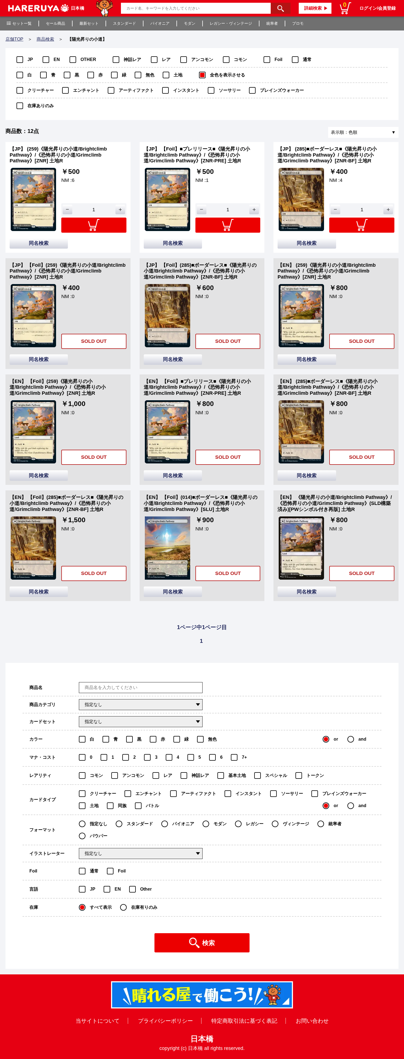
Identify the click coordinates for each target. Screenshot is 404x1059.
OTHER (88, 59)
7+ (244, 757)
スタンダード (124, 23)
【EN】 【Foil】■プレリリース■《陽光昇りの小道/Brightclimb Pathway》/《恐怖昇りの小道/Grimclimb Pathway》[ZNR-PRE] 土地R (197, 387)
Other (146, 889)
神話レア (132, 59)
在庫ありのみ (40, 105)
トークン (315, 775)
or (336, 739)
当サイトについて (98, 1021)
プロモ (298, 23)
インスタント (186, 90)
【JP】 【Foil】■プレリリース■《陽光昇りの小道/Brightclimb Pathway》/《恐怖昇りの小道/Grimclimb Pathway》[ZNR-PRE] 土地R (197, 154)
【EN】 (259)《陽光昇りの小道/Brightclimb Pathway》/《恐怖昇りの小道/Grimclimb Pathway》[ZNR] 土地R (327, 271)
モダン (189, 23)
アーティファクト (136, 90)
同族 (122, 805)
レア (166, 59)
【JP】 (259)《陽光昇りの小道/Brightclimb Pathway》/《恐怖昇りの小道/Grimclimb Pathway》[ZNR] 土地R (58, 154)
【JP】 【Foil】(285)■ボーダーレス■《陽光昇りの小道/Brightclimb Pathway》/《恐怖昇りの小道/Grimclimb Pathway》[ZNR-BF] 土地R (200, 271)
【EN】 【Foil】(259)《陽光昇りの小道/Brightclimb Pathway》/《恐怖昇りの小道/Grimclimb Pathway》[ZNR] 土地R (58, 387)
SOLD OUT (94, 341)
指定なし (98, 823)
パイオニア (160, 23)
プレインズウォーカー (282, 90)
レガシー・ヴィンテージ (231, 23)
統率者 (272, 23)
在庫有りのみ (144, 907)
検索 (208, 942)
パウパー (98, 835)
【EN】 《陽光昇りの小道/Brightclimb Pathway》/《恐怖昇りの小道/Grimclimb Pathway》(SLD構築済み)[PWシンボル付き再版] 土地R (335, 503)
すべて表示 (101, 907)
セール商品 (55, 23)
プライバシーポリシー (165, 1021)
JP (30, 59)
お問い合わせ (312, 1021)
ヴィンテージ (296, 823)
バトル (152, 805)
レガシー (255, 823)
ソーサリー (230, 90)
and (362, 739)
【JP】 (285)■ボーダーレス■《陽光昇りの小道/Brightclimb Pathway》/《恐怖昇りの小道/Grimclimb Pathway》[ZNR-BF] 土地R (327, 154)
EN (57, 59)
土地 (178, 75)
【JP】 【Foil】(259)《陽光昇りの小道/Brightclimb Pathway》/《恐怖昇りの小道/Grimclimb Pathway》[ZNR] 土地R (68, 271)
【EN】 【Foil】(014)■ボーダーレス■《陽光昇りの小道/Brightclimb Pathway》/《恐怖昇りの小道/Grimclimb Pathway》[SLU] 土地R (201, 503)
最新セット (89, 23)
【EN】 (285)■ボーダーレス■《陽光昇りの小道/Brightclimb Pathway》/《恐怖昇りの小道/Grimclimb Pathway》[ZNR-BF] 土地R (328, 387)
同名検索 (39, 243)
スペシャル (276, 775)
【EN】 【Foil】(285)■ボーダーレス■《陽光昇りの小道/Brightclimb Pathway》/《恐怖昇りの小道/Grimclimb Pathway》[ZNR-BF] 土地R (66, 503)
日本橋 (202, 1039)
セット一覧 (22, 23)
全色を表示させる (227, 75)
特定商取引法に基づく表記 (244, 1021)
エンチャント (86, 90)
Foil (278, 59)
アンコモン (202, 59)
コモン (240, 59)
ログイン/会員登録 (377, 8)
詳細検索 (313, 8)
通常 (307, 59)
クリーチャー (40, 90)
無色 (150, 75)
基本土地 (237, 775)
